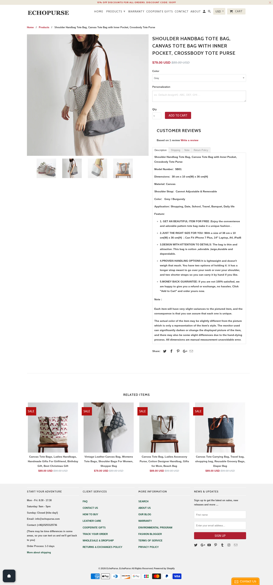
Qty (154, 109)
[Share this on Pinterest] (178, 351)
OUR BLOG (144, 514)
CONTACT (182, 11)
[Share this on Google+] (184, 351)
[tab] (160, 150)
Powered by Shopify (164, 568)
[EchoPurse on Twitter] (196, 545)
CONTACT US (90, 508)
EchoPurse (112, 568)
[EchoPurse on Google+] (203, 545)
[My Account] (204, 12)
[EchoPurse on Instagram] (229, 545)
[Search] (209, 12)
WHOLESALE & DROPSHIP (98, 540)
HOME (98, 11)
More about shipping (39, 552)
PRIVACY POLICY (148, 547)
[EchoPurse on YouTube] (209, 545)
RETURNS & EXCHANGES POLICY (102, 547)
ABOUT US (144, 508)
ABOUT (196, 11)
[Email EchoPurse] (236, 545)
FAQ (85, 501)
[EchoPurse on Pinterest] (216, 545)
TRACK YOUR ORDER (95, 534)
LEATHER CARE (92, 521)
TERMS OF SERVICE (150, 540)
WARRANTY (136, 11)
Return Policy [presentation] (201, 150)
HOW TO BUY (90, 514)
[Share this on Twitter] (164, 351)
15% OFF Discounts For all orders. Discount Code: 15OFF (136, 2)
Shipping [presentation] (175, 150)
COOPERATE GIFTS (159, 11)
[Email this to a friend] (191, 351)
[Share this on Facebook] (171, 351)
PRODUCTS (115, 11)
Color (155, 71)
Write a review (189, 140)
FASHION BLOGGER (150, 534)
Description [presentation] (161, 150)
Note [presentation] (186, 150)
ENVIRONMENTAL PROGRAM (155, 527)
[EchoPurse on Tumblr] (223, 545)
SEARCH (143, 501)
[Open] (9, 576)
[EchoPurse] (50, 11)
